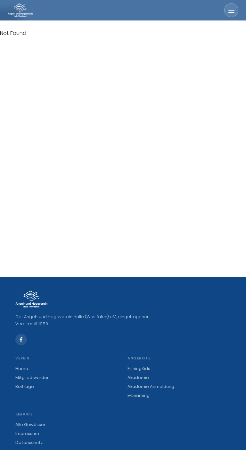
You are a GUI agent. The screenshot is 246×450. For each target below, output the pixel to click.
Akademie (138, 377)
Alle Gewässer (30, 425)
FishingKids (138, 369)
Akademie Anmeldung (150, 386)
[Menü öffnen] (231, 10)
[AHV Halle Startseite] (20, 10)
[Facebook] (21, 339)
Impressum (27, 433)
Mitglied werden (32, 377)
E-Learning (138, 395)
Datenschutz (29, 442)
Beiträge (24, 386)
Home (21, 369)
